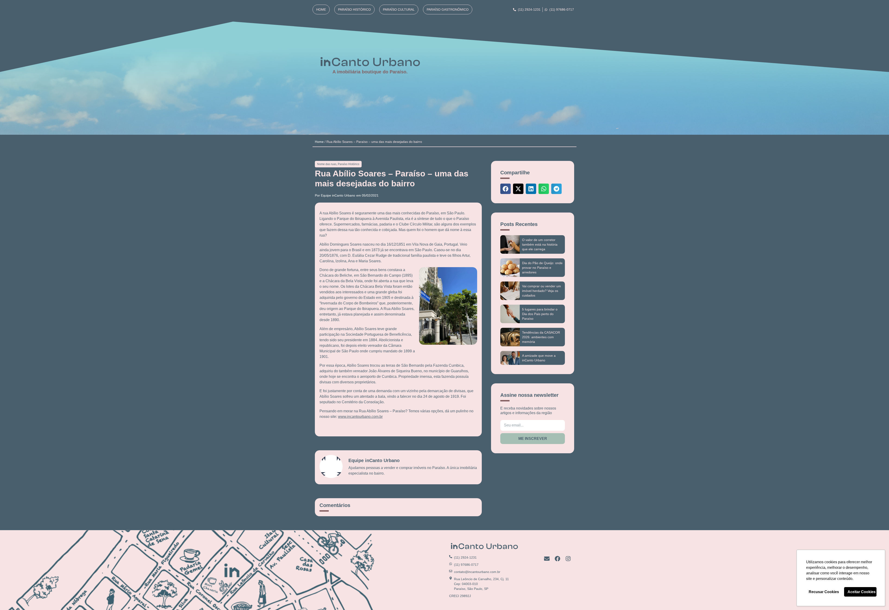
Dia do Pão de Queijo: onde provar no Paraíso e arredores (542, 267)
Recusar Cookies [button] (824, 592)
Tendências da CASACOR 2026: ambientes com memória (541, 337)
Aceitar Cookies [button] (862, 592)
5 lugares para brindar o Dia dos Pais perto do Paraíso (539, 313)
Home (321, 9)
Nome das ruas (326, 164)
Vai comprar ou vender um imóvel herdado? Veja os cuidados (541, 290)
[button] (505, 189)
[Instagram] (568, 558)
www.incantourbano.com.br (360, 417)
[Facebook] (557, 558)
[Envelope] (547, 558)
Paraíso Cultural (399, 9)
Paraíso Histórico (354, 9)
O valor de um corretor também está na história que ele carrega (539, 244)
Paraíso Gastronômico (448, 9)
